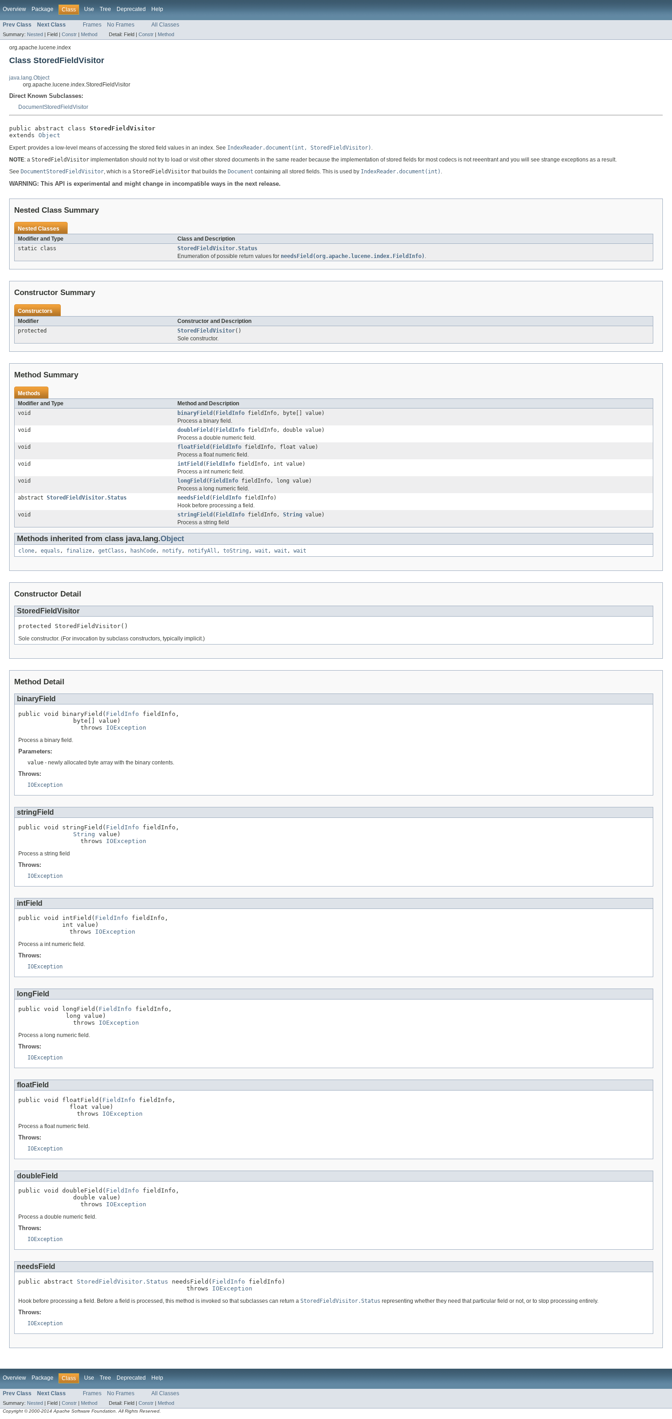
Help (157, 9)
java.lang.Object (29, 78)
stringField (195, 514)
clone (26, 551)
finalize (79, 551)
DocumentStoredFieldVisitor (53, 107)
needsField (193, 497)
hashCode (143, 551)
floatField (193, 447)
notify (171, 551)
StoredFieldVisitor (206, 331)
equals (50, 551)
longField (191, 481)
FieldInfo (230, 413)
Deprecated (131, 9)
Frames (92, 25)
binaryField (195, 413)
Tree (105, 9)
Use (89, 9)
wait (261, 551)
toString (236, 551)
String (292, 514)
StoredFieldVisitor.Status (217, 248)
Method (89, 34)
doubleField (195, 430)
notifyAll (202, 551)
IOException (126, 727)
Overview (14, 9)
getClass (111, 551)
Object (49, 135)
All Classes (165, 25)
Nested (35, 34)
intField (190, 464)
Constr (69, 34)
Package (42, 9)
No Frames (120, 25)
